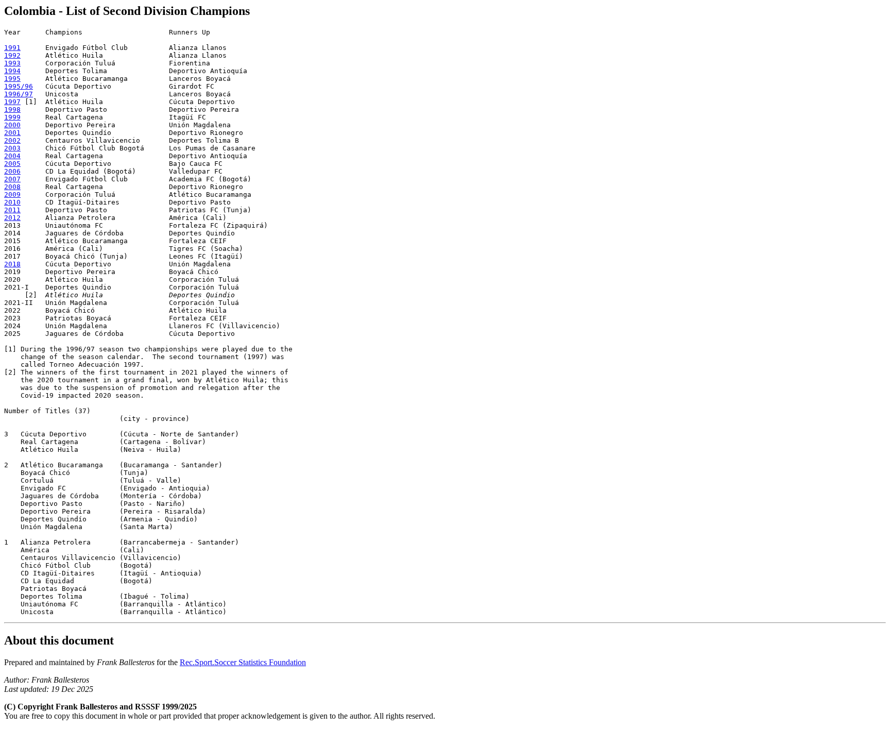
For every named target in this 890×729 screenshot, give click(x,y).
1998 (12, 109)
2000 (12, 125)
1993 (12, 63)
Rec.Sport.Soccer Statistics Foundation (243, 662)
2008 (12, 187)
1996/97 (18, 94)
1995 (12, 78)
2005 (12, 163)
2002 (12, 140)
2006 (12, 171)
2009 (12, 194)
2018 (12, 264)
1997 (12, 102)
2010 (12, 202)
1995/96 (18, 86)
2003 (12, 148)
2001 (12, 133)
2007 (12, 179)
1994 (12, 71)
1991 (12, 48)
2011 (12, 210)
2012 (12, 218)
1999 (12, 117)
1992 (12, 55)
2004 (12, 156)
